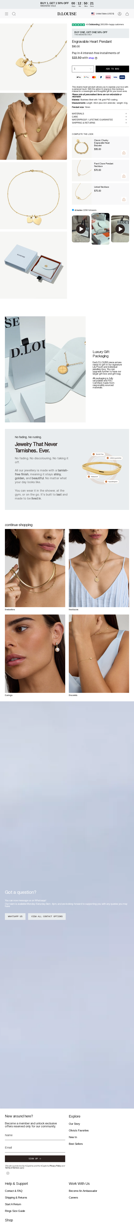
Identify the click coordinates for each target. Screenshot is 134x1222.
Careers (73, 1197)
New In (73, 1137)
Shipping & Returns (16, 1197)
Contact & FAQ (13, 1190)
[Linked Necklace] (82, 194)
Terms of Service (12, 1168)
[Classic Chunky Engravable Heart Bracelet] (82, 147)
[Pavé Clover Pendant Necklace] (82, 170)
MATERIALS (78, 113)
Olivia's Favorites (79, 1130)
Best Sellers (76, 1143)
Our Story (74, 1123)
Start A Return (13, 1204)
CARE (75, 116)
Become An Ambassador (83, 1190)
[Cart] (127, 14)
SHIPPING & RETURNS (83, 122)
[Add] (123, 152)
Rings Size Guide (15, 1211)
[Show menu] (6, 14)
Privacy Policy (55, 1166)
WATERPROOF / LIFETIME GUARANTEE (92, 119)
